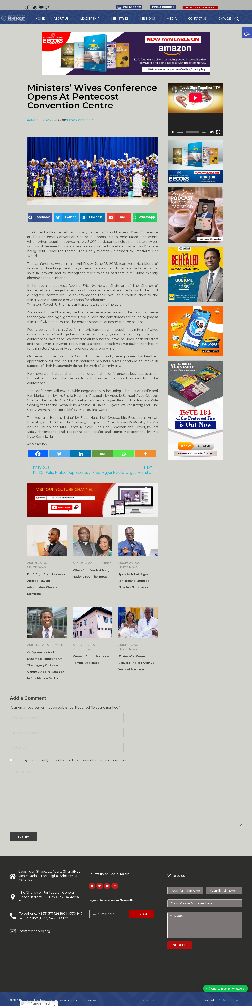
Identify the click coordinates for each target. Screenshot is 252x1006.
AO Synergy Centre (230, 999)
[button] (247, 32)
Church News (36, 567)
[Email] (102, 453)
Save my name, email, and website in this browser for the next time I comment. (76, 760)
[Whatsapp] (123, 453)
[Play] (173, 132)
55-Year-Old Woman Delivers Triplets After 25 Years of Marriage (136, 663)
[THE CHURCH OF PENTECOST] (17, 18)
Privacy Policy (148, 999)
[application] (195, 109)
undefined (41, 1003)
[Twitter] (59, 453)
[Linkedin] (80, 453)
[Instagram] (114, 886)
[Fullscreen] (218, 132)
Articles (106, 563)
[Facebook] (38, 453)
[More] (145, 453)
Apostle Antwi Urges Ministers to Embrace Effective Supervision (133, 581)
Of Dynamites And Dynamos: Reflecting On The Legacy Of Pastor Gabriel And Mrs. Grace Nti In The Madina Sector (46, 665)
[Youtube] (107, 886)
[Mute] (212, 132)
